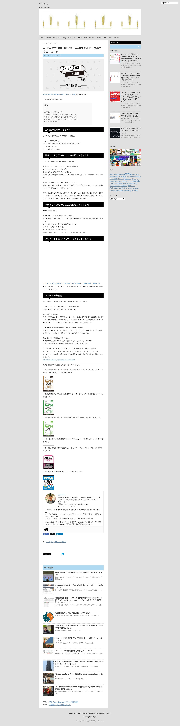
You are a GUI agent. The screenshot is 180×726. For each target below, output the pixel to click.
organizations (114, 186)
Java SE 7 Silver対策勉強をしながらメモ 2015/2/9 (73, 651)
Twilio (110, 38)
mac (120, 183)
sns (129, 188)
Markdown (126, 183)
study (64, 38)
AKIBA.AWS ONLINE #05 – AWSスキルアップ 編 (59, 94)
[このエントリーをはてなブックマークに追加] (63, 554)
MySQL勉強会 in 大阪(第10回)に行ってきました (73, 613)
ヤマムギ (44, 3)
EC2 (127, 179)
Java (59, 38)
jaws (119, 181)
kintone (116, 38)
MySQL (135, 183)
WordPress (120, 190)
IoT (75, 38)
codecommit (129, 176)
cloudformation (114, 176)
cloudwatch (122, 176)
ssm (131, 188)
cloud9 (137, 174)
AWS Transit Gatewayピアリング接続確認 (63, 702)
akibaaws (57, 542)
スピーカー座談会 (52, 122)
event (48, 542)
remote (118, 188)
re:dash (133, 186)
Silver (125, 188)
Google (99, 38)
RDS (129, 186)
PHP (105, 38)
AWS (69, 38)
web (54, 38)
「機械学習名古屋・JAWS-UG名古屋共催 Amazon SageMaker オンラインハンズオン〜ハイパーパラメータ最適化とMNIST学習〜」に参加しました (78, 600)
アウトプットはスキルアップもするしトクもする (62, 119)
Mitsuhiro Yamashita (92, 283)
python (124, 185)
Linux (41, 38)
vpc (137, 188)
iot (137, 179)
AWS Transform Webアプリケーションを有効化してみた (131, 130)
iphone (112, 181)
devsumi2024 (114, 179)
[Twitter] (46, 529)
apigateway (120, 174)
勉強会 (63, 542)
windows (112, 190)
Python (80, 38)
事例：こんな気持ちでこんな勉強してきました (61, 114)
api (115, 174)
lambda (136, 181)
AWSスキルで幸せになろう (55, 112)
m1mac (117, 183)
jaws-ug (124, 181)
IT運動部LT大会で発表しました (60, 705)
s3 (122, 188)
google (131, 179)
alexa (111, 174)
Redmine (48, 38)
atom (85, 38)
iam (135, 179)
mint (131, 183)
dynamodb (121, 179)
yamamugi (127, 190)
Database (92, 38)
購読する (115, 42)
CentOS (133, 174)
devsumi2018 (137, 176)
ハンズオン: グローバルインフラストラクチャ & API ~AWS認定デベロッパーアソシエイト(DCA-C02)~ (131, 97)
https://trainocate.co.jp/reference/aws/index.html (59, 360)
